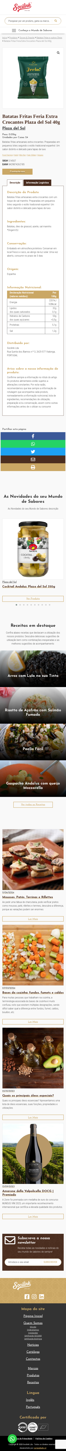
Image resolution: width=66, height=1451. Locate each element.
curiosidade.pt (40, 1448)
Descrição (15, 182)
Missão (33, 1327)
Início (4, 37)
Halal (16, 155)
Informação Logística (37, 182)
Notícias (33, 1345)
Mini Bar (22, 155)
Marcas (33, 1368)
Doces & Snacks (27, 37)
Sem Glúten (31, 155)
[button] (58, 53)
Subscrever (50, 1262)
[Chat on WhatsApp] (12, 1438)
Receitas (33, 1382)
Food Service (7, 155)
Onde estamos (33, 1330)
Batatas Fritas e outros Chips (49, 37)
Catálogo (33, 1352)
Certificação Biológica (33, 1339)
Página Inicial (33, 1316)
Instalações (33, 1333)
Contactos (33, 1359)
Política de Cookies (43, 1438)
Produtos (13, 37)
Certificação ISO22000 (33, 1336)
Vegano (40, 155)
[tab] (15, 183)
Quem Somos (33, 1323)
